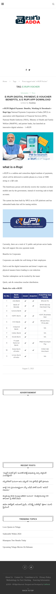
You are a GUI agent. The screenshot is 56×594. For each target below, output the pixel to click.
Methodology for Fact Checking (18, 580)
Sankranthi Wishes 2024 (12, 534)
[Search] (53, 4)
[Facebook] (26, 70)
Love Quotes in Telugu (11, 527)
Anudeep (32, 103)
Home (5, 81)
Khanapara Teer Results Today (14, 540)
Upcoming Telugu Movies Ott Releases (18, 547)
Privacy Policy (45, 577)
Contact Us (19, 577)
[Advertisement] (28, 47)
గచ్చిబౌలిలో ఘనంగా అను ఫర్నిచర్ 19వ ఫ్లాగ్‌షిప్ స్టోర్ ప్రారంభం (26, 482)
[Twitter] (29, 70)
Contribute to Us (31, 577)
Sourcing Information (41, 580)
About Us (9, 577)
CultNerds (46, 584)
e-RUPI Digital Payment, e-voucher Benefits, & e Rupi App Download (28, 98)
